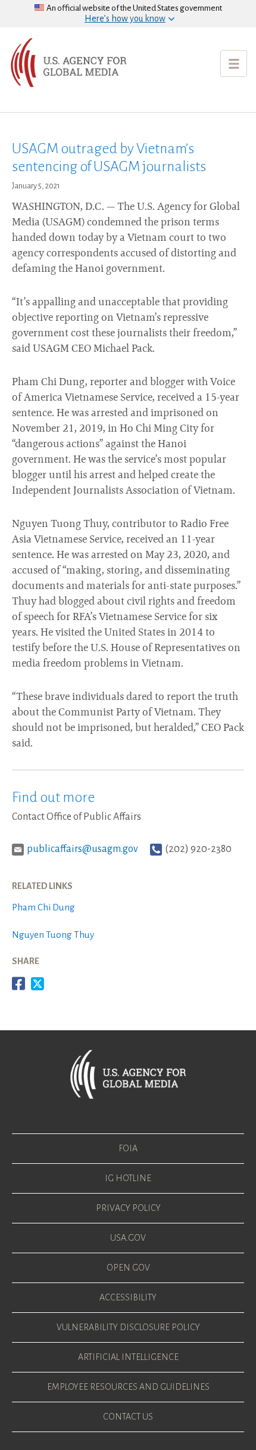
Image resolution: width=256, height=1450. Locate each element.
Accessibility (128, 1297)
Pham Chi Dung (43, 907)
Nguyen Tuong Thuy (53, 935)
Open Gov (128, 1267)
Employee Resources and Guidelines (128, 1387)
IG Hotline (128, 1178)
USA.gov (128, 1238)
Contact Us (128, 1416)
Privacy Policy (128, 1208)
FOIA (128, 1148)
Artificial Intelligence (128, 1357)
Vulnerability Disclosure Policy (128, 1327)
